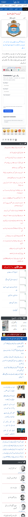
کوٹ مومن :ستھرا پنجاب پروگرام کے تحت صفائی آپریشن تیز (9, 408)
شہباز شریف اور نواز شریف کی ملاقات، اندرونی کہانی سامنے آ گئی (13, 449)
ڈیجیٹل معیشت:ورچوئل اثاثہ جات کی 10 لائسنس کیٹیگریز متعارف (14, 345)
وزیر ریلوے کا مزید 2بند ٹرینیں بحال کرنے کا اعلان (14, 357)
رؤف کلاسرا (23, 492)
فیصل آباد (13, 323)
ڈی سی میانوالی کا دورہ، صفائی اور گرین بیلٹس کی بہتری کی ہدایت (9, 390)
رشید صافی (23, 501)
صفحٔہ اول (25, 5)
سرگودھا (22, 383)
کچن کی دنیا (15, 310)
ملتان (6, 9)
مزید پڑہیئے (22, 143)
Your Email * (5, 88)
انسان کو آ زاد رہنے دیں (12, 272)
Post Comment (8, 110)
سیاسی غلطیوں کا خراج (12, 497)
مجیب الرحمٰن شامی (21, 473)
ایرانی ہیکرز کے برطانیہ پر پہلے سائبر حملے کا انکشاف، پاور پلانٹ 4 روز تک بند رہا (13, 457)
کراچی (16, 9)
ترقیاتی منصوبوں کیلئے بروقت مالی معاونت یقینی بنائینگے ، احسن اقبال (13, 375)
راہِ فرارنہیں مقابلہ (13, 303)
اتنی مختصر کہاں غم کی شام (12, 478)
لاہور (21, 9)
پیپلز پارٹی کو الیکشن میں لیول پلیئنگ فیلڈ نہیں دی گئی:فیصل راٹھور (14, 369)
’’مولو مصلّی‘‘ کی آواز (13, 468)
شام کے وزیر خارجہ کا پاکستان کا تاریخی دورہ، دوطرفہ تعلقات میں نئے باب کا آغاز (14, 446)
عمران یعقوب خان (22, 511)
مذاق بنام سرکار (13, 488)
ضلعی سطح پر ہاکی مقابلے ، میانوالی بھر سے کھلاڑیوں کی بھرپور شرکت (9, 416)
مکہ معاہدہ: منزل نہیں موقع (11, 280)
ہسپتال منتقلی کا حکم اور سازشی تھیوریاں (11, 507)
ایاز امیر (23, 482)
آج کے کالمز (7, 5)
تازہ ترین (19, 5)
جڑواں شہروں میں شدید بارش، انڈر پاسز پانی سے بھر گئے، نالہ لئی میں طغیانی (14, 453)
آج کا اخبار (13, 5)
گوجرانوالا (14, 326)
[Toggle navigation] (25, 2)
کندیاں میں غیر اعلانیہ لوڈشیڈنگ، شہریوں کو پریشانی (9, 434)
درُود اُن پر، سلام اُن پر (12, 295)
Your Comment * (6, 94)
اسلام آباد (11, 9)
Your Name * (5, 82)
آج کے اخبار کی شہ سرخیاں (12, 339)
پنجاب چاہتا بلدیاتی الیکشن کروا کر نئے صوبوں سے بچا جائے (14, 351)
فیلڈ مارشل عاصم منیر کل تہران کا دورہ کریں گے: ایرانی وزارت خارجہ (13, 442)
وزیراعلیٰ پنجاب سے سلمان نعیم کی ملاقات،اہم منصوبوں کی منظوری (13, 362)
